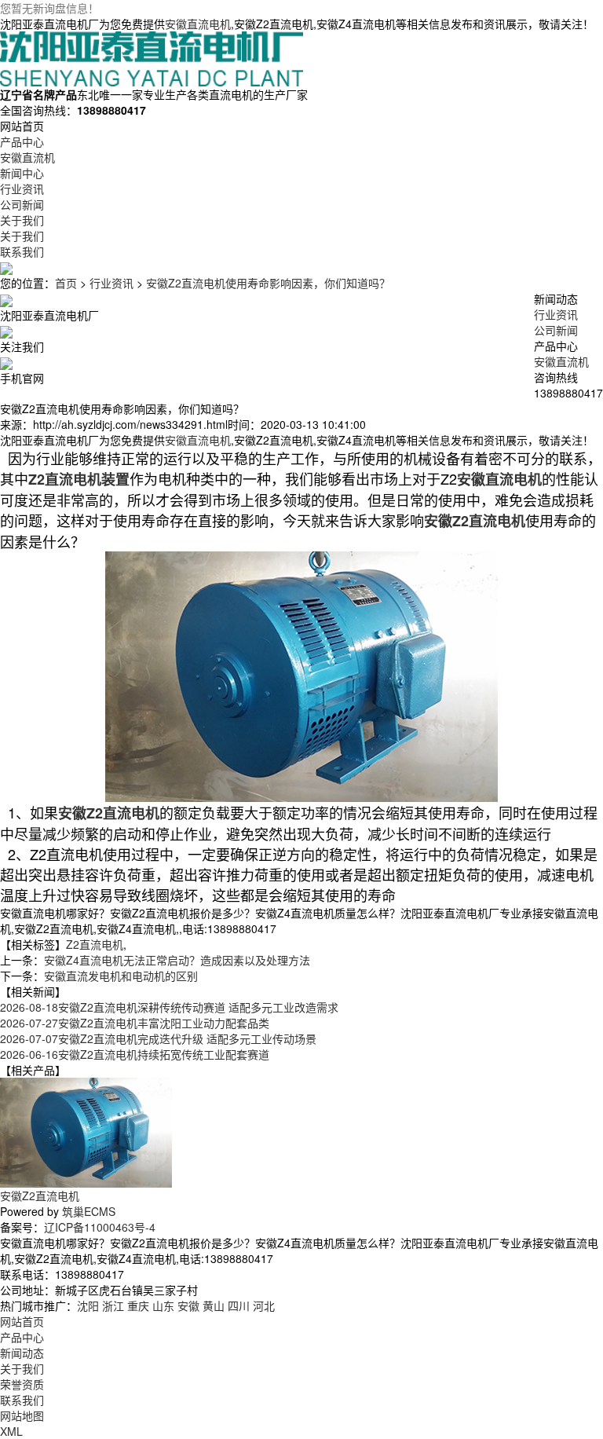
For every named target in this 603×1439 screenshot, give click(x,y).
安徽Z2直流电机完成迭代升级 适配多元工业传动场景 (158, 1038)
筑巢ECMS (88, 1211)
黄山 (214, 1305)
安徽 (188, 1305)
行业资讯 (111, 283)
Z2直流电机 (94, 944)
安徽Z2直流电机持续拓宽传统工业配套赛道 (134, 1054)
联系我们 (22, 1400)
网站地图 (22, 1415)
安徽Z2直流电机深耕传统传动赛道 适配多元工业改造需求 (169, 1007)
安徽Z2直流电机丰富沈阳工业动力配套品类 (134, 1023)
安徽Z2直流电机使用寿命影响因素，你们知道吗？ (268, 283)
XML (11, 1431)
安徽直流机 (561, 361)
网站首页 (22, 1321)
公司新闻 (556, 330)
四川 (239, 1305)
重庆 (138, 1305)
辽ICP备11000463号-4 (99, 1227)
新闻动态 (22, 1352)
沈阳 (88, 1305)
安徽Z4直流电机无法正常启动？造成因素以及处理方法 (177, 960)
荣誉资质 (22, 1384)
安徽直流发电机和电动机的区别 (121, 975)
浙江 (113, 1305)
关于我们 (22, 1368)
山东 (163, 1305)
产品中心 (22, 1337)
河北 (264, 1305)
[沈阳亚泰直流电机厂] (151, 57)
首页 (66, 283)
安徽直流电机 (198, 23)
